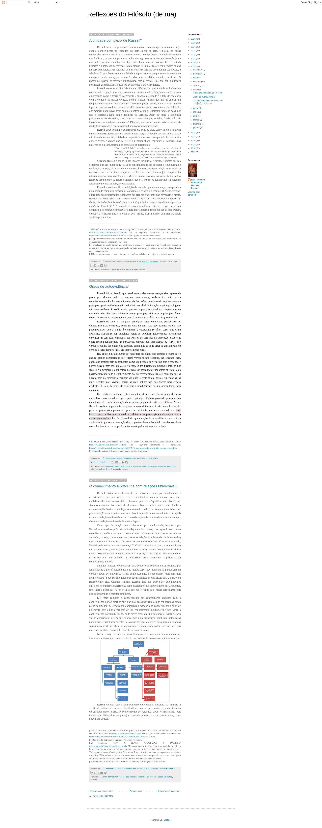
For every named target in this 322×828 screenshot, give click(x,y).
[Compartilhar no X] (98, 265)
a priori (104, 777)
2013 (193, 152)
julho (195, 89)
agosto (196, 85)
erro (119, 269)
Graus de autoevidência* (109, 286)
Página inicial (135, 791)
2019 (193, 66)
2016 (193, 140)
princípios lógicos (98, 469)
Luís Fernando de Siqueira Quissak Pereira (198, 184)
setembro (197, 81)
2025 (193, 43)
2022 (193, 55)
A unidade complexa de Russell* (115, 40)
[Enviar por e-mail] (92, 265)
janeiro (196, 128)
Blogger (167, 820)
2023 (193, 51)
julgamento (161, 466)
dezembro (198, 70)
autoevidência (107, 466)
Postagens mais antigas (169, 791)
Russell (135, 269)
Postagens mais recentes (101, 791)
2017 (193, 136)
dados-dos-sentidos (141, 466)
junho (196, 108)
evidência (141, 777)
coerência (105, 269)
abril (195, 116)
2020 (193, 62)
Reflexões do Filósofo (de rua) (131, 14)
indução (153, 466)
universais (168, 777)
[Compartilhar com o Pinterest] (104, 265)
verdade (142, 269)
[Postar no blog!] (95, 265)
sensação (117, 469)
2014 (193, 148)
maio (195, 112)
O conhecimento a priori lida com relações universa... (208, 102)
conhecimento (119, 466)
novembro (198, 74)
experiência (151, 777)
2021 (193, 58)
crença (113, 269)
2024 (193, 47)
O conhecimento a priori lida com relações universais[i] (133, 486)
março (196, 120)
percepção (171, 466)
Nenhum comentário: (168, 261)
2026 (193, 39)
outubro (197, 78)
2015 (193, 144)
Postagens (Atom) (105, 796)
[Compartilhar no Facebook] (101, 265)
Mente (128, 269)
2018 (193, 132)
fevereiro (197, 124)
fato (123, 269)
